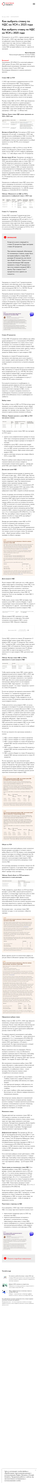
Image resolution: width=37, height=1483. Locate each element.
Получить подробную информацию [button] (19, 1258)
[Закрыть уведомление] (36, 1470)
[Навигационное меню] (34, 4)
